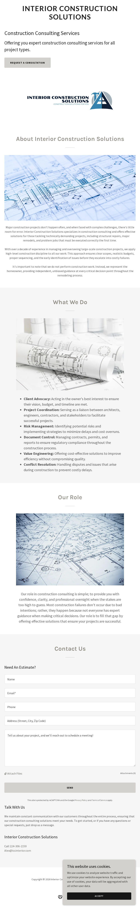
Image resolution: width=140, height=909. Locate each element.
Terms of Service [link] (99, 800)
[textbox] (70, 679)
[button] (5, 773)
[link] (70, 18)
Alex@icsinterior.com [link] (17, 850)
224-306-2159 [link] (18, 846)
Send (70, 787)
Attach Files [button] (14, 773)
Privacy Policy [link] (81, 800)
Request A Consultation (27, 62)
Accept (99, 896)
